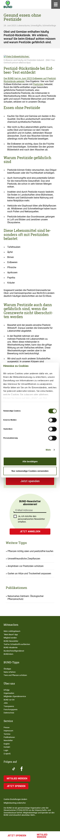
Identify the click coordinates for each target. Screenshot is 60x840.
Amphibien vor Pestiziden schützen (26, 566)
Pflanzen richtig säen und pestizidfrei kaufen (30, 551)
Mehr (48, 450)
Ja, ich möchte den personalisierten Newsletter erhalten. (31, 519)
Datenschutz (9, 713)
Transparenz (9, 706)
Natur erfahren (10, 672)
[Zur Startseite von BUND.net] (8, 4)
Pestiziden (38, 84)
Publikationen (9, 737)
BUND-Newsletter (11, 641)
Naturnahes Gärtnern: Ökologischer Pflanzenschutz (26, 597)
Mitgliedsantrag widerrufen (15, 803)
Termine (7, 734)
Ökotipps (7, 669)
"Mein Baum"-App (11, 634)
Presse (6, 727)
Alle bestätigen (30, 461)
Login (6, 750)
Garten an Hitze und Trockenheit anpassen (29, 573)
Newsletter (8, 740)
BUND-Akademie (10, 647)
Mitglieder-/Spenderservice (15, 696)
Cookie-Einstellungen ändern (15, 799)
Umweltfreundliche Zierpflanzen (24, 558)
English (7, 744)
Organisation (9, 693)
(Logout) (7, 753)
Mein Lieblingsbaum (12, 631)
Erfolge (6, 690)
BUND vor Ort (9, 700)
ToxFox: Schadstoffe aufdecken (17, 644)
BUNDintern (8, 654)
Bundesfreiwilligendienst (14, 651)
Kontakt (7, 747)
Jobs (6, 703)
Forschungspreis (10, 709)
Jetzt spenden (16, 835)
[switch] (52, 420)
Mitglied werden (42, 835)
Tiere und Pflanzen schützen (15, 675)
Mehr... (33, 815)
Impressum (8, 731)
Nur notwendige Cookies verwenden (30, 471)
